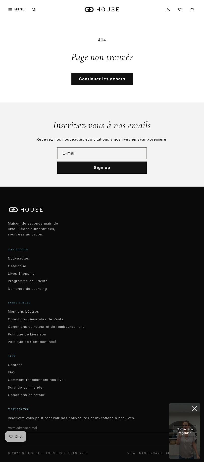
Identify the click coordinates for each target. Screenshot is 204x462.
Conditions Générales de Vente (36, 319)
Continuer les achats (102, 78)
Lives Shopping (21, 273)
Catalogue (17, 266)
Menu (19, 9)
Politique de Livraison (27, 334)
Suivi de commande (25, 387)
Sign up (102, 167)
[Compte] (168, 9)
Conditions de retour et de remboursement (46, 327)
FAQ (11, 372)
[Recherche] (34, 9)
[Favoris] (180, 9)
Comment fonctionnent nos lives (37, 380)
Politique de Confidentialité (32, 342)
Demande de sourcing (27, 289)
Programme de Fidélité (28, 281)
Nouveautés (18, 258)
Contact (15, 365)
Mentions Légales (23, 311)
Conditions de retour (26, 395)
